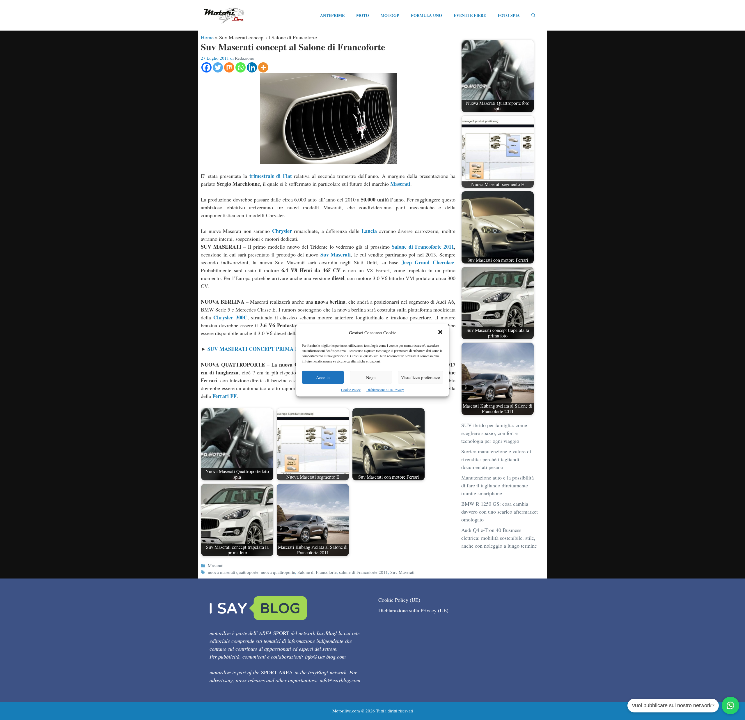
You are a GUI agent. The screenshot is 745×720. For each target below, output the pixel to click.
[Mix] (229, 67)
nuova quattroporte (278, 572)
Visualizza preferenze (420, 377)
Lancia (369, 231)
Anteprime (332, 15)
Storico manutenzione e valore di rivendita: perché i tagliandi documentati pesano (496, 459)
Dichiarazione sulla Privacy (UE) (413, 610)
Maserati (400, 183)
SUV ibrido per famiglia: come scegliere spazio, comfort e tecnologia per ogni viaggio (494, 433)
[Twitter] (218, 67)
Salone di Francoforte (317, 572)
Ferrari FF (224, 396)
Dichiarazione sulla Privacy (385, 389)
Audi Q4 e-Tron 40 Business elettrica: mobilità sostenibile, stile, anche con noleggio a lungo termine (499, 537)
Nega (371, 377)
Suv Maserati (335, 254)
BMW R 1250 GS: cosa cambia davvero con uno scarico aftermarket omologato (499, 511)
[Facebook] (206, 67)
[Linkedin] (252, 67)
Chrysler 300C (230, 317)
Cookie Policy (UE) (399, 599)
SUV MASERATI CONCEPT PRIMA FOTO (258, 349)
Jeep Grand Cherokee (428, 262)
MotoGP (390, 15)
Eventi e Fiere (470, 15)
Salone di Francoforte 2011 (423, 246)
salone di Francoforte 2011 (363, 572)
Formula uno (426, 15)
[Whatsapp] (240, 67)
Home (207, 37)
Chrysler (282, 231)
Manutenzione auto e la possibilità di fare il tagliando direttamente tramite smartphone (497, 485)
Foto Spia (509, 15)
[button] (440, 332)
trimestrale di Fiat (270, 176)
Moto (362, 15)
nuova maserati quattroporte (233, 572)
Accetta (323, 377)
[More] (263, 67)
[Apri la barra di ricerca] (533, 15)
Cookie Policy (351, 389)
